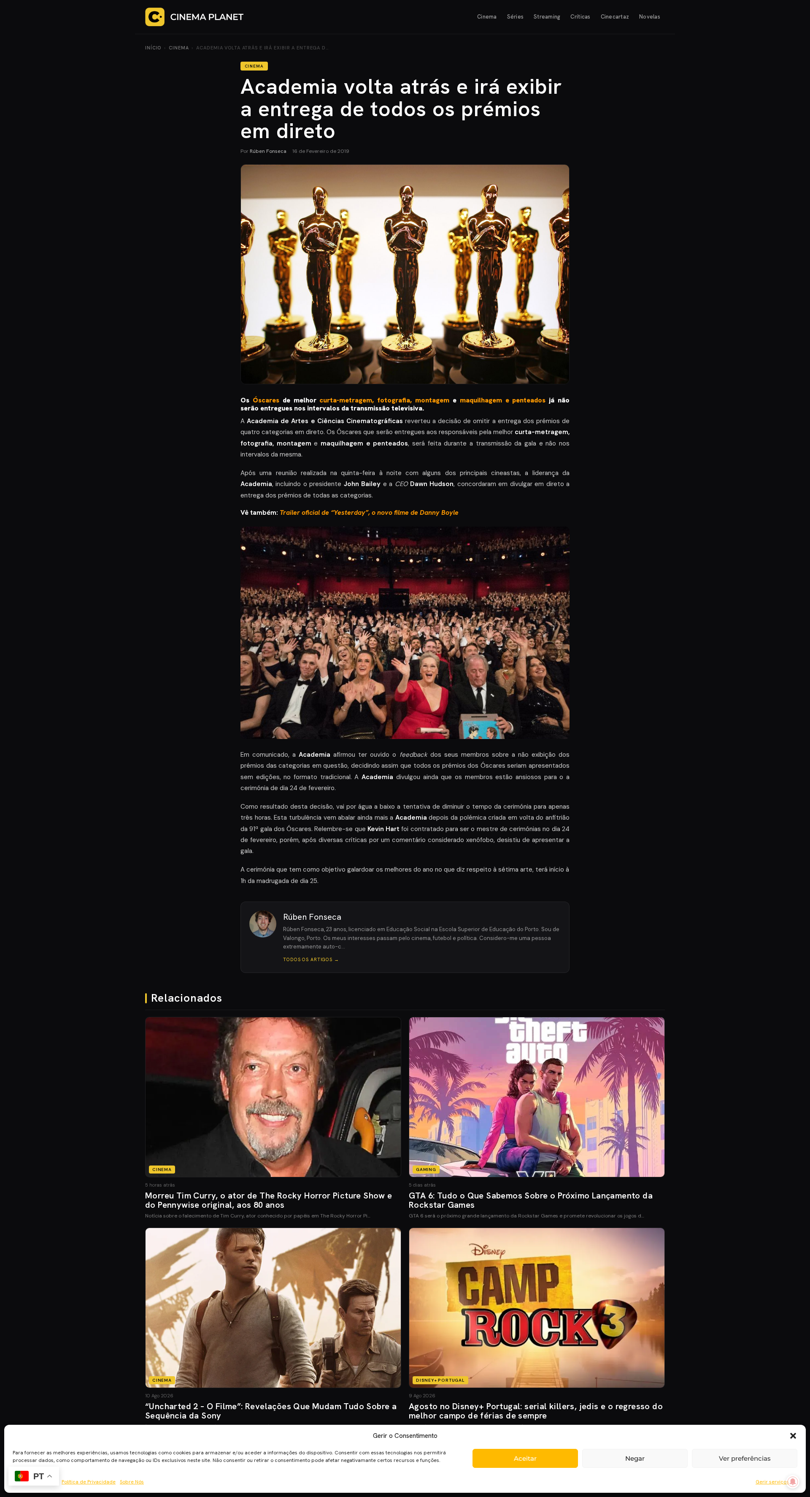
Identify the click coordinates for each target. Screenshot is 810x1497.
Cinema (487, 16)
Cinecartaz (615, 16)
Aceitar (525, 1458)
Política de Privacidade (89, 1481)
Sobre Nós (132, 1481)
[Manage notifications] (792, 1482)
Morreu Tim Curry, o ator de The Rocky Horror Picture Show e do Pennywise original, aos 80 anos (268, 1200)
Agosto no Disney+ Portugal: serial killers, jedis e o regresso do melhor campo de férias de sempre (536, 1411)
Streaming (547, 16)
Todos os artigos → (311, 959)
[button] (793, 1436)
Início (153, 48)
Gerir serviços (772, 1481)
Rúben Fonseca (268, 151)
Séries (515, 16)
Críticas (580, 16)
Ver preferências (745, 1458)
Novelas (649, 16)
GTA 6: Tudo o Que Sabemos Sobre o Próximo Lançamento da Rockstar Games (531, 1200)
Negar (635, 1458)
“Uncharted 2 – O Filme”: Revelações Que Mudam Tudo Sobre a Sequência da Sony (271, 1411)
